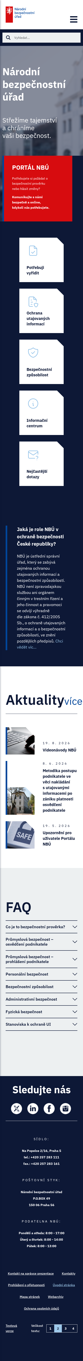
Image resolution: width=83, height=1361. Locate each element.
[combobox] (41, 38)
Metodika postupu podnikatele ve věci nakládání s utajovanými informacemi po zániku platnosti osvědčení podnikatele (60, 790)
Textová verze (11, 1328)
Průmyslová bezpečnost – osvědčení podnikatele (29, 942)
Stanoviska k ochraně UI (28, 1024)
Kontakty (68, 1273)
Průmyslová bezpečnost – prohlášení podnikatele (29, 959)
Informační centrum (41, 413)
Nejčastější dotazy (41, 463)
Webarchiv (55, 1297)
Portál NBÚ (38, 189)
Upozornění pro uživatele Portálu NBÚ (59, 838)
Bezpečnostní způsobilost (41, 362)
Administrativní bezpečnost (31, 999)
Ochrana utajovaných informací (41, 311)
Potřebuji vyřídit (41, 260)
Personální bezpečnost (27, 974)
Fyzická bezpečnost (24, 1011)
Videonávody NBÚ (59, 750)
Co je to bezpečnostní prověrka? (35, 926)
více (73, 701)
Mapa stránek (30, 1297)
